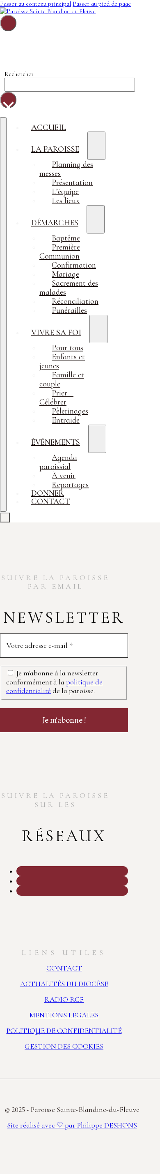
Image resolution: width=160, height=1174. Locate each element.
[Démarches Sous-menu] (96, 219)
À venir (63, 476)
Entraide (66, 420)
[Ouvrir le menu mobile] (3, 314)
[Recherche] (8, 23)
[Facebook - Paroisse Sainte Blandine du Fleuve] (17, 881)
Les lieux (66, 201)
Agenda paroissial (58, 462)
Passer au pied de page (102, 3)
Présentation (72, 182)
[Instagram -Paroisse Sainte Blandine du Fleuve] (17, 871)
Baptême (66, 238)
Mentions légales (64, 1014)
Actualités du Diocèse (64, 983)
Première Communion (59, 251)
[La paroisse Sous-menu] (96, 146)
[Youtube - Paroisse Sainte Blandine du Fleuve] (17, 891)
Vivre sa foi (56, 332)
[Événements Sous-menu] (97, 439)
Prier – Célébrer (56, 397)
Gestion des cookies (64, 1046)
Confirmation (74, 265)
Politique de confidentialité (64, 1030)
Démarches (54, 223)
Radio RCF (64, 999)
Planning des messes (66, 168)
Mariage (65, 274)
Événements (55, 442)
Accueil (48, 127)
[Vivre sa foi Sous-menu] (98, 329)
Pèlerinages (70, 411)
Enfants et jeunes (62, 361)
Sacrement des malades (68, 287)
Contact (50, 501)
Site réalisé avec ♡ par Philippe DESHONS (72, 1125)
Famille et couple (61, 379)
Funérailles (69, 310)
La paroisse (55, 149)
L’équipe (65, 191)
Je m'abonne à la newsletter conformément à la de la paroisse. (54, 682)
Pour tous (67, 348)
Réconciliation (75, 301)
